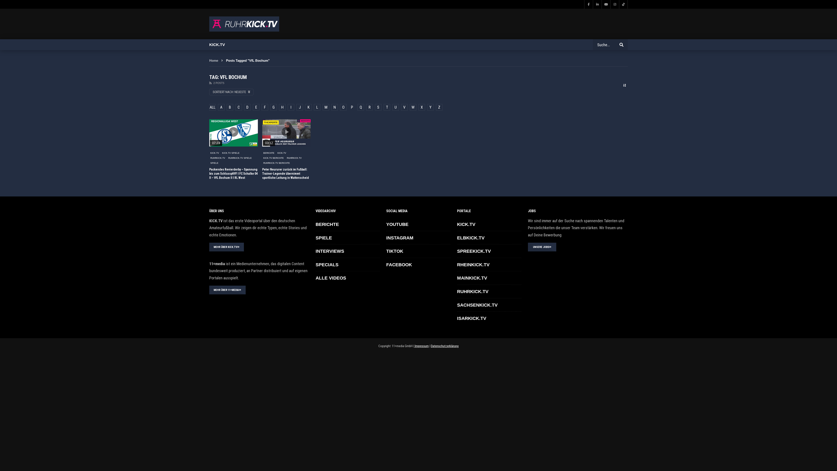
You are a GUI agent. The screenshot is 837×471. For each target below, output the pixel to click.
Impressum (421, 346)
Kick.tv (217, 45)
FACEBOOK (399, 264)
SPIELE (214, 163)
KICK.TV (214, 153)
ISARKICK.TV (471, 318)
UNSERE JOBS (541, 247)
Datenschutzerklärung (445, 346)
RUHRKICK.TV (217, 158)
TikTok (394, 251)
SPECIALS (327, 264)
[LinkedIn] (597, 4)
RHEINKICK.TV (473, 264)
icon (233, 132)
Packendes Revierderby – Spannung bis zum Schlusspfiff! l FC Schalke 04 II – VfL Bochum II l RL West (233, 173)
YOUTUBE (397, 224)
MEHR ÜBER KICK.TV (225, 247)
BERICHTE (268, 153)
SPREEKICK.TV (474, 251)
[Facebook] (588, 4)
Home (213, 60)
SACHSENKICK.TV (477, 304)
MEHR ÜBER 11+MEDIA (226, 290)
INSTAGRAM (399, 237)
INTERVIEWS (330, 251)
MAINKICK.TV (472, 277)
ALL (212, 107)
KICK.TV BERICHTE (273, 158)
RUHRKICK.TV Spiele (240, 158)
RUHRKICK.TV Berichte (276, 163)
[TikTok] (623, 4)
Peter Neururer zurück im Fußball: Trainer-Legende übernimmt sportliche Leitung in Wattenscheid (285, 173)
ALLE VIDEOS (331, 277)
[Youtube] (606, 4)
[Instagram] (614, 4)
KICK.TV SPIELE (231, 153)
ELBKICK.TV (471, 237)
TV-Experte (271, 122)
